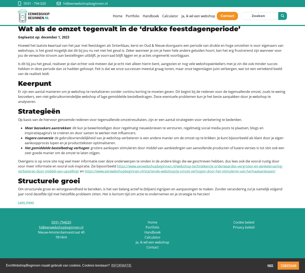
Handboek (151, 16)
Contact (227, 16)
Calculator (170, 16)
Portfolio (132, 16)
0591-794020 (61, 222)
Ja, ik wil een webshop (198, 16)
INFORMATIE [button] (121, 265)
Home (117, 16)
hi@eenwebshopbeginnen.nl (61, 227)
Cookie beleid (243, 222)
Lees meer (26, 202)
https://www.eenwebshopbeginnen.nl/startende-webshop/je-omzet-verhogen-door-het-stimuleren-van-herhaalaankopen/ (180, 171)
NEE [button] (270, 265)
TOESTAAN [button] (288, 265)
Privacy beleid (244, 227)
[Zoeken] (282, 16)
